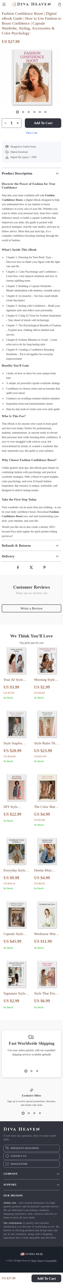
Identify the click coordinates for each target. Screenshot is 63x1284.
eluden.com (10, 1202)
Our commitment (13, 1223)
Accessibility (51, 1260)
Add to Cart (46, 1278)
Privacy (40, 1260)
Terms (33, 1260)
